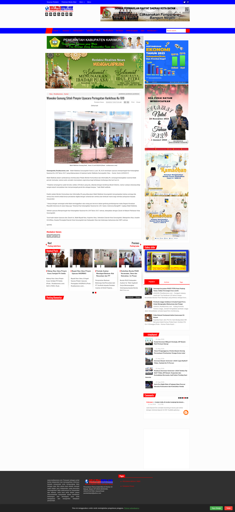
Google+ (55, 236)
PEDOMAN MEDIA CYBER (131, 481)
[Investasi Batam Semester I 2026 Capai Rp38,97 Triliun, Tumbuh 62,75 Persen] (149, 361)
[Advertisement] (166, 450)
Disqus (138, 297)
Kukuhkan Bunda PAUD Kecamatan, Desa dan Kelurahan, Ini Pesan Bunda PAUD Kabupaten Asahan (130, 276)
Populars (152, 282)
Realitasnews (58, 94)
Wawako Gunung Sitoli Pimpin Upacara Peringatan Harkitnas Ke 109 (85, 98)
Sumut (66, 94)
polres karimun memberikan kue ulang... (171, 402)
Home (49, 31)
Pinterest (58, 236)
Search (188, 31)
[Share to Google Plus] (65, 260)
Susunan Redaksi (53, 2)
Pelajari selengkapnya (131, 508)
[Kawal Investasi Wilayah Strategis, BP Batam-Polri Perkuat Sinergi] (149, 341)
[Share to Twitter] (62, 260)
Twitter (184, 2)
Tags (181, 282)
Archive (166, 282)
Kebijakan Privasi (128, 486)
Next (140, 258)
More (81, 2)
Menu (89, 2)
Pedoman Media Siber (69, 2)
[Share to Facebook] (58, 260)
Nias (51, 94)
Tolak (228, 508)
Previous (46, 258)
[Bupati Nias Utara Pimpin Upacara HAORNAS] (81, 258)
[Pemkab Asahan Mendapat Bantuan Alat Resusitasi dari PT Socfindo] (105, 258)
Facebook (187, 2)
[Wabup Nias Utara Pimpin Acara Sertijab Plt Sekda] (56, 258)
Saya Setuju (216, 508)
